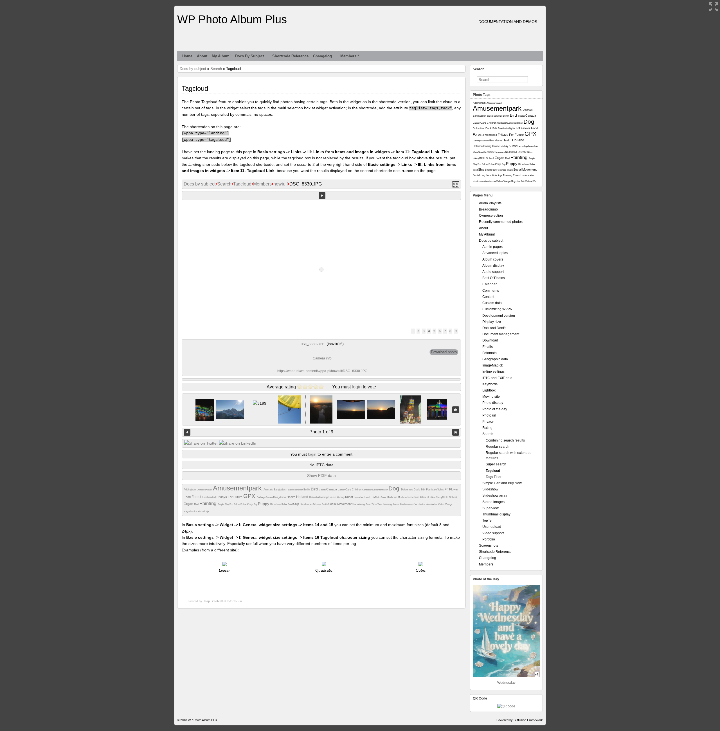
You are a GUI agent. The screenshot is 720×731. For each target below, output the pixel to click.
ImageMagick (492, 365)
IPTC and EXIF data (497, 378)
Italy (343, 497)
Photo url (489, 415)
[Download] (443, 352)
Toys (379, 504)
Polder (237, 504)
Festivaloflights (435, 489)
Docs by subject (249, 56)
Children (357, 489)
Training (387, 504)
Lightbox (489, 390)
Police (243, 504)
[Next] (455, 432)
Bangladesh (281, 489)
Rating (487, 428)
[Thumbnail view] (455, 184)
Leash (367, 497)
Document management (500, 334)
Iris (339, 497)
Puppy (264, 503)
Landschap (359, 497)
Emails (487, 347)
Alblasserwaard (205, 489)
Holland (302, 497)
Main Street (381, 497)
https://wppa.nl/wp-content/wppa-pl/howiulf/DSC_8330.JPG (322, 371)
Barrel (291, 489)
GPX (250, 496)
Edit (423, 489)
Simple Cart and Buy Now (502, 483)
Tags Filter (493, 477)
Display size (491, 322)
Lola (373, 497)
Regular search (497, 447)
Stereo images (493, 502)
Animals (269, 489)
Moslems (403, 497)
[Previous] (187, 432)
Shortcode (306, 504)
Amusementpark (238, 488)
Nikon (433, 497)
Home (187, 56)
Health (291, 497)
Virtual (202, 511)
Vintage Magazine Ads (514, 181)
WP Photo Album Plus (232, 19)
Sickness (317, 504)
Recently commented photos (501, 222)
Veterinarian (432, 504)
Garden (269, 497)
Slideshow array (494, 495)
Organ (189, 504)
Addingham (190, 489)
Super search (496, 464)
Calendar (489, 284)
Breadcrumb (488, 209)
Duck (417, 489)
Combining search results (505, 440)
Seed (290, 504)
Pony (250, 504)
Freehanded (209, 497)
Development (376, 489)
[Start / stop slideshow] (322, 195)
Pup (256, 504)
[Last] (455, 409)
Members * (349, 56)
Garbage (261, 497)
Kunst (349, 497)
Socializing (359, 504)
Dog (394, 488)
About (202, 56)
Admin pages (492, 247)
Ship (296, 504)
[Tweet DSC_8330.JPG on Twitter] (201, 443)
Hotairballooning (318, 497)
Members (262, 184)
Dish (385, 489)
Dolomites (407, 489)
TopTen (488, 520)
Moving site (491, 397)
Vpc (208, 511)
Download (490, 340)
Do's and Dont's (494, 328)
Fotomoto (489, 353)
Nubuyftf (440, 497)
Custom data (492, 303)
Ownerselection (491, 216)
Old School (450, 497)
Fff (447, 489)
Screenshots (488, 545)
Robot (285, 504)
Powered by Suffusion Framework (519, 720)
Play (227, 504)
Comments (490, 291)
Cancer (341, 489)
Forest (197, 497)
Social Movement (340, 504)
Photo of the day (494, 409)
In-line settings (493, 372)
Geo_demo (280, 497)
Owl (196, 504)
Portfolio (488, 539)
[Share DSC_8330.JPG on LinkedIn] (237, 443)
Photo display (492, 403)
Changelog (322, 56)
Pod (232, 504)
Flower (453, 489)
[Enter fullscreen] (713, 6)
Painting (208, 503)
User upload (491, 527)
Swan (369, 504)
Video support (493, 533)
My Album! (221, 56)
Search (216, 69)
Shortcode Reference (290, 56)
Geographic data (495, 359)
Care (348, 489)
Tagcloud (242, 184)
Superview (490, 508)
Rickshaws (276, 504)
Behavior (298, 489)
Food (188, 497)
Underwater (407, 504)
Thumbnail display (496, 514)
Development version (498, 316)
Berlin (307, 489)
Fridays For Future (230, 497)
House (332, 497)
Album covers (492, 259)
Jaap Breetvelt (213, 601)
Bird (315, 489)
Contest (366, 489)
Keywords (490, 384)
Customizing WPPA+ (498, 309)
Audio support (493, 272)
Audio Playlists (490, 203)
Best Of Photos (493, 278)
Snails (325, 504)
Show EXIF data (321, 475)
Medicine (392, 497)
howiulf (280, 184)
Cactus (322, 489)
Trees (396, 504)
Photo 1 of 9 (321, 431)
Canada (332, 489)
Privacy (488, 422)
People (221, 504)
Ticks (374, 504)
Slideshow (490, 489)
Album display (493, 266)
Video (441, 504)
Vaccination (420, 504)
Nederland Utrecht (419, 497)
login (357, 386)
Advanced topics (495, 253)
